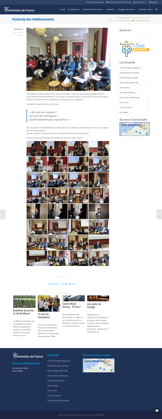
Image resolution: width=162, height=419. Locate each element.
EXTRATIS (100, 415)
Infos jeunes (125, 87)
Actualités (110, 9)
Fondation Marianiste (95, 2)
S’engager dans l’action (126, 9)
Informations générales (129, 82)
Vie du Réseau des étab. (129, 77)
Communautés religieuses (130, 68)
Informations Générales (57, 375)
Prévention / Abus (145, 9)
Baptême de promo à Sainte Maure (23, 312)
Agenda (154, 2)
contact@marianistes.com (142, 21)
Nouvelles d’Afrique (127, 92)
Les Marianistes (73, 9)
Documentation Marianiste (119, 2)
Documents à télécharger (130, 97)
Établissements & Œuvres (93, 9)
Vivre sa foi (124, 102)
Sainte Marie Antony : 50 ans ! (71, 305)
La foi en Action (126, 107)
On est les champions (44, 316)
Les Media (124, 112)
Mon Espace (140, 2)
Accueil (62, 9)
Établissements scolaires (130, 72)
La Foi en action (54, 395)
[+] (24, 301)
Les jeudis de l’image (94, 305)
